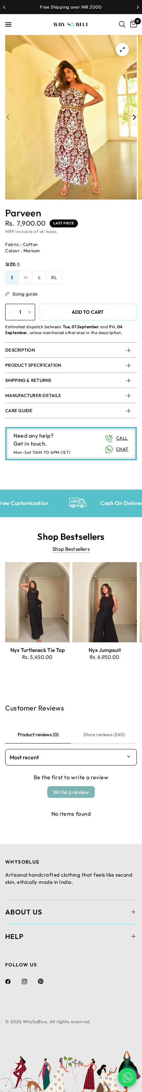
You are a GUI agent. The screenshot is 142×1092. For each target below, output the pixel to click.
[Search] (122, 24)
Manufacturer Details (33, 395)
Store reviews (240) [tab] (104, 734)
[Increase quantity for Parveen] (29, 312)
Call (122, 438)
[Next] (134, 117)
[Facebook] (12, 981)
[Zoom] (122, 49)
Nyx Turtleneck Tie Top (37, 649)
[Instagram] (29, 981)
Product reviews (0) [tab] (38, 734)
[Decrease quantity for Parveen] (11, 312)
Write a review (71, 792)
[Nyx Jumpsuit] (104, 602)
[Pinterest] (45, 981)
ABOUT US (23, 912)
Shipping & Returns (28, 380)
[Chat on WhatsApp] (127, 1077)
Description (20, 350)
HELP (14, 936)
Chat (122, 449)
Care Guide (19, 410)
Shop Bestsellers (70, 549)
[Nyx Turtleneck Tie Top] (37, 602)
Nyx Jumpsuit (105, 649)
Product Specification (33, 365)
